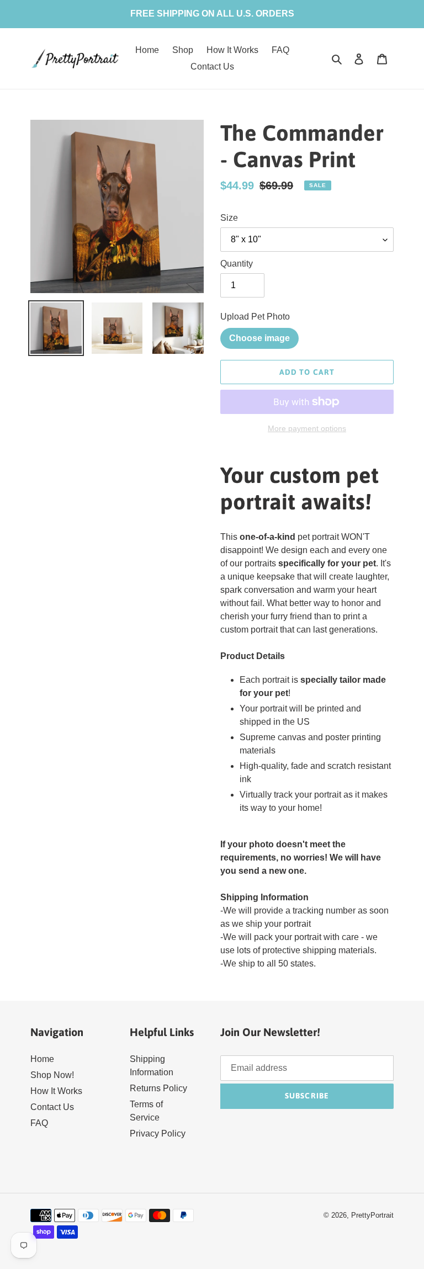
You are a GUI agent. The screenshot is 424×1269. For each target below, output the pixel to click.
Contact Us (52, 1107)
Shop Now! (52, 1075)
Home (42, 1059)
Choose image (259, 338)
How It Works (56, 1091)
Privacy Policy (158, 1133)
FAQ (39, 1123)
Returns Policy (158, 1088)
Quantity (236, 263)
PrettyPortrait (372, 1215)
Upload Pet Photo (255, 316)
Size (229, 217)
